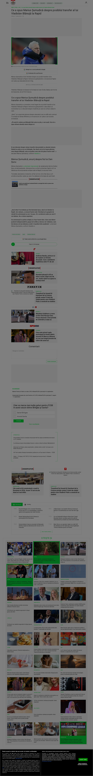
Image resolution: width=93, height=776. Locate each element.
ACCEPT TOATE (83, 759)
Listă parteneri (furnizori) (46, 761)
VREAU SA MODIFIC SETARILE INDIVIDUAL (82, 764)
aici (3, 767)
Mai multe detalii (19, 758)
